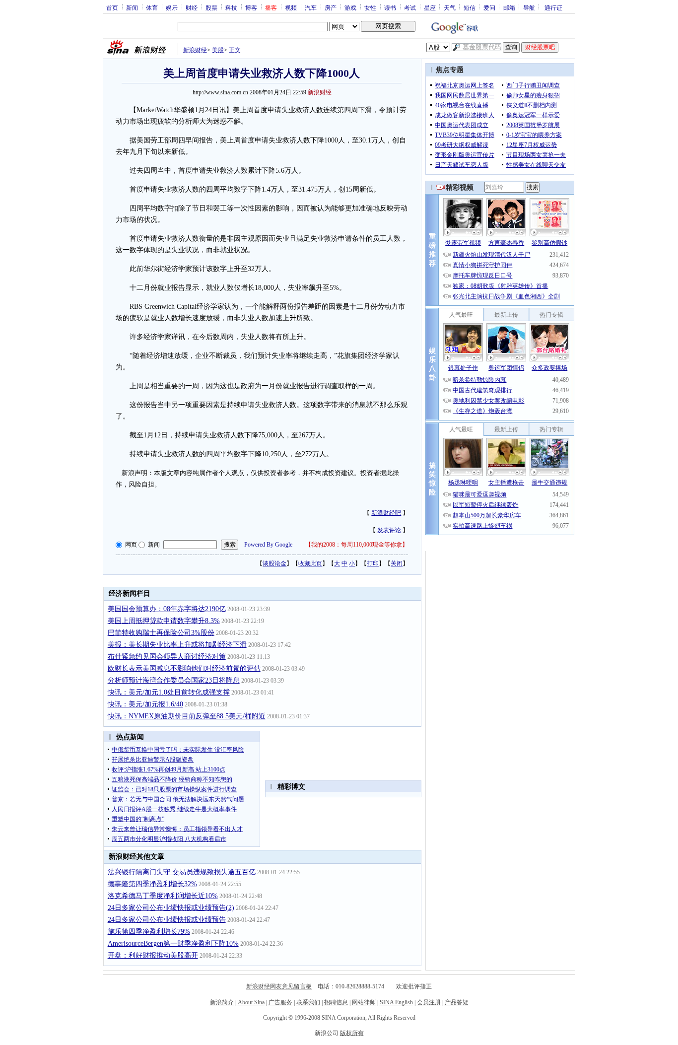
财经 (192, 7)
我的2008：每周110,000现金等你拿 (356, 544)
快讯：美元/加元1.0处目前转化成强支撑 (169, 692)
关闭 (397, 563)
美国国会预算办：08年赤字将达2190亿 (167, 609)
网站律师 (364, 1002)
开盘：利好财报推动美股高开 (153, 955)
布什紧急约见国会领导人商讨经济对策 (167, 656)
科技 (231, 7)
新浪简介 (222, 1002)
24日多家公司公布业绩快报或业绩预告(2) (171, 907)
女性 (370, 7)
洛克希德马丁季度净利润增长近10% (163, 896)
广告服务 (280, 1002)
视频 (291, 7)
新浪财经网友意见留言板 (279, 986)
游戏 (350, 7)
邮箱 (509, 7)
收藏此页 (310, 563)
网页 (131, 544)
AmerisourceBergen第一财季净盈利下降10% (173, 943)
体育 (152, 7)
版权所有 (352, 1033)
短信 (469, 7)
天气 (450, 7)
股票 (211, 7)
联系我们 (308, 1002)
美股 (218, 50)
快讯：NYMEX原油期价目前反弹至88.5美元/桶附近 (187, 716)
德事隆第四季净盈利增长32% (152, 884)
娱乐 (172, 7)
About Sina (251, 1002)
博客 (251, 7)
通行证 (553, 7)
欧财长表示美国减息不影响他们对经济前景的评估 (184, 668)
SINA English (396, 1002)
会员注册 (429, 1002)
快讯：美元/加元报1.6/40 (145, 704)
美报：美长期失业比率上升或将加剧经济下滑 (177, 644)
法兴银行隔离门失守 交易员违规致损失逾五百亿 (182, 872)
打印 (373, 563)
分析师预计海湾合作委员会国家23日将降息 (174, 680)
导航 (529, 7)
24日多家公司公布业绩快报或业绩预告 (167, 919)
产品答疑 (457, 1002)
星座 (430, 7)
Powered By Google (268, 544)
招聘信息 (336, 1002)
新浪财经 (195, 50)
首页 (112, 7)
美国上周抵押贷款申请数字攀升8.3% (164, 621)
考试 (410, 7)
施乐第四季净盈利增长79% (149, 931)
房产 (331, 7)
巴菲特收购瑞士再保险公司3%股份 (161, 632)
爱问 (489, 7)
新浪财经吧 (386, 512)
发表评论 (389, 530)
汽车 (311, 7)
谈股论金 (274, 563)
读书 (390, 7)
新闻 (132, 7)
